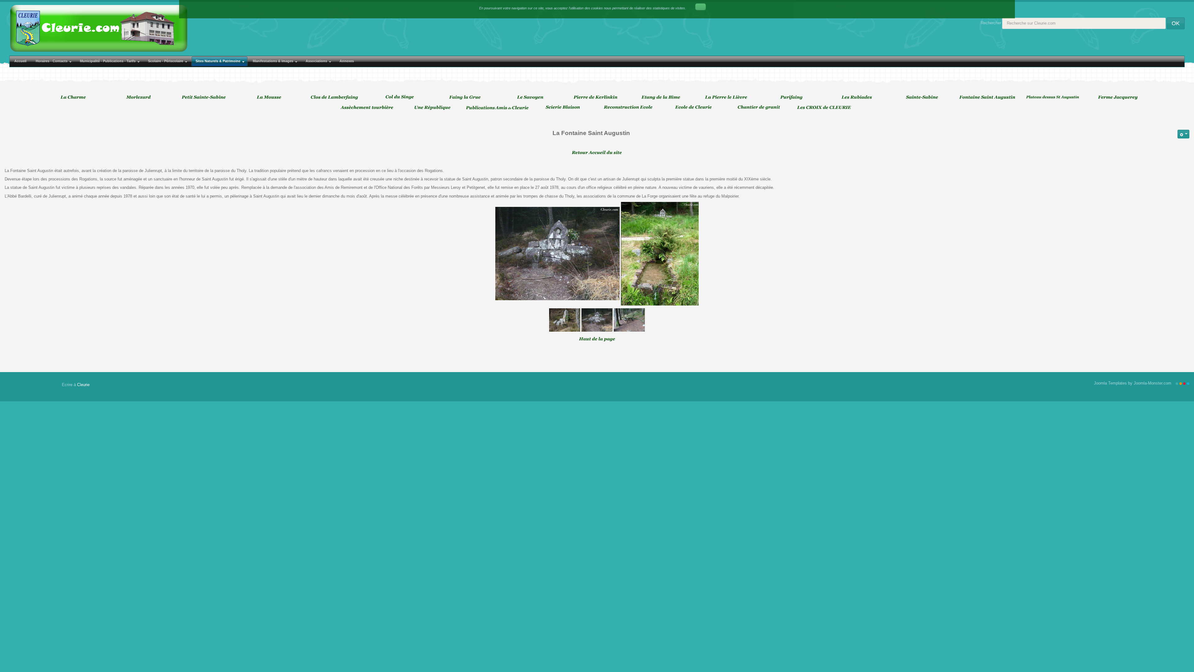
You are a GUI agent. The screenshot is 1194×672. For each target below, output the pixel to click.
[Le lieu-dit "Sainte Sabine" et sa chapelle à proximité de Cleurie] (923, 97)
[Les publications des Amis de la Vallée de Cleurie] (499, 107)
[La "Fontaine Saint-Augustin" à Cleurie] (988, 97)
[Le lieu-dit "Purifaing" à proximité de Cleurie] (793, 97)
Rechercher (991, 23)
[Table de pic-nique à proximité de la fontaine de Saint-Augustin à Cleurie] (629, 319)
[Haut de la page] (597, 338)
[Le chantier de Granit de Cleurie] (760, 107)
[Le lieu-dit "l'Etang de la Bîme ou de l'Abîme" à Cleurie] (662, 97)
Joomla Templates (1110, 383)
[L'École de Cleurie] (695, 107)
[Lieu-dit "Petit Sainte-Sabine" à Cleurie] (205, 97)
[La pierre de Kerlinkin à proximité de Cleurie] (597, 97)
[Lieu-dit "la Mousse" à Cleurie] (270, 97)
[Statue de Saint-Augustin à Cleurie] (557, 253)
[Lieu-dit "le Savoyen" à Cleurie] (531, 97)
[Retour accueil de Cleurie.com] (597, 152)
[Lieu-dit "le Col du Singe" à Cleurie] (401, 97)
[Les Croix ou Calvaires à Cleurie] (825, 107)
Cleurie (83, 384)
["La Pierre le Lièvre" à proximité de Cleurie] (727, 97)
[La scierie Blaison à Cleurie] (564, 107)
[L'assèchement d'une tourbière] (368, 107)
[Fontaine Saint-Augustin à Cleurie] (659, 253)
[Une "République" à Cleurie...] (433, 107)
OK (1176, 23)
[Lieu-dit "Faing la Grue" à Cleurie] (466, 97)
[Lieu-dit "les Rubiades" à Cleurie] (858, 97)
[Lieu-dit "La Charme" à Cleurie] (74, 97)
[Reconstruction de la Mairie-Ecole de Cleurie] (629, 107)
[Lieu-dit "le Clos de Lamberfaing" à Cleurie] (335, 97)
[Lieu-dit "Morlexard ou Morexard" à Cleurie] (140, 97)
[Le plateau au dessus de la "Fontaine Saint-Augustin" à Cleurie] (1054, 97)
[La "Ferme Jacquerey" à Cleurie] (1119, 97)
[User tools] (1183, 134)
